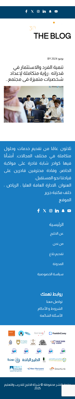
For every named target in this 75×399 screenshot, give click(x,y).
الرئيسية (56, 224)
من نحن (58, 244)
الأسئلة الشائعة (51, 315)
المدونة (58, 264)
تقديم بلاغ (56, 254)
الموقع (65, 199)
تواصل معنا (54, 302)
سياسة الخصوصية (50, 274)
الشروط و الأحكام (50, 309)
